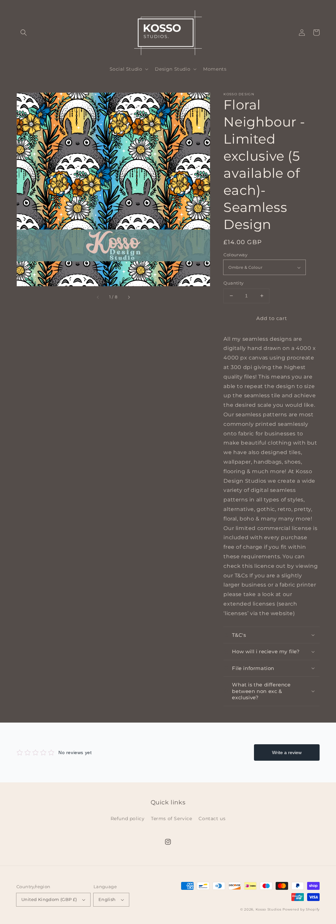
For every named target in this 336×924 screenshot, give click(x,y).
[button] (23, 32)
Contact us (212, 818)
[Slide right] (128, 297)
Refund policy (128, 818)
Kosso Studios (269, 909)
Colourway (235, 254)
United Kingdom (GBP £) (49, 899)
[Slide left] (98, 297)
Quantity (233, 283)
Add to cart (271, 318)
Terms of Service (171, 818)
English (107, 899)
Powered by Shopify (301, 909)
